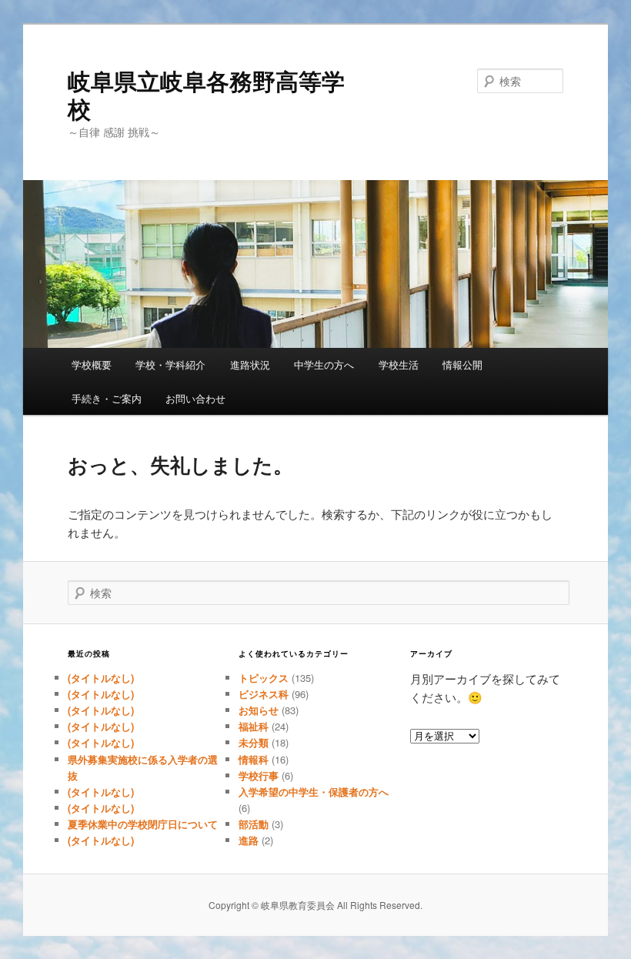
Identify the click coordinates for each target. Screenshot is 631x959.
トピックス (264, 677)
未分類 (254, 742)
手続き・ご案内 (107, 398)
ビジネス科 (264, 694)
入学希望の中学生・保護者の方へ (314, 791)
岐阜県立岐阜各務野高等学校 (206, 94)
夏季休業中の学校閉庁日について (143, 824)
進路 (249, 840)
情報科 (254, 759)
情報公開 (462, 364)
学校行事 (259, 775)
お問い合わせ (195, 398)
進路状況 (250, 364)
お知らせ (259, 710)
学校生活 (399, 364)
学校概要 (92, 364)
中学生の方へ (324, 364)
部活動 (254, 824)
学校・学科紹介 (170, 364)
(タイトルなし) (101, 677)
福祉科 (254, 726)
